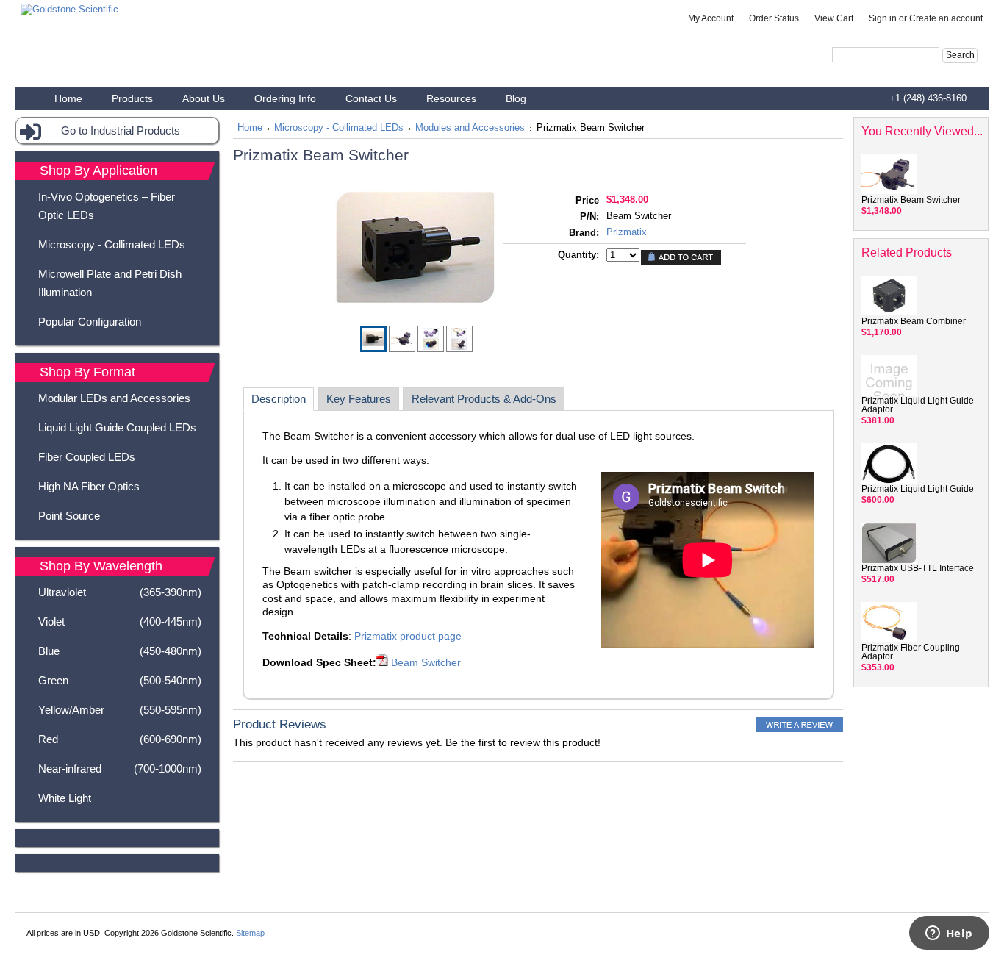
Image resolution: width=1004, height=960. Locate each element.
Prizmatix (626, 231)
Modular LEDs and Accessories (114, 398)
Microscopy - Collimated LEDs (111, 244)
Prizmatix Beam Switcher (911, 200)
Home (249, 128)
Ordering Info (285, 98)
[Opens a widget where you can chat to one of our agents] (948, 934)
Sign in (883, 18)
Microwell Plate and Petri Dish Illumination (110, 283)
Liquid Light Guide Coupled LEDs (117, 427)
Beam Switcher (424, 662)
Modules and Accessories (470, 128)
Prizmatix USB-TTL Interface (917, 568)
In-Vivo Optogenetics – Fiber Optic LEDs (106, 205)
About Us (203, 98)
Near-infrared (119, 768)
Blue (119, 651)
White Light (64, 798)
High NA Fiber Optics (89, 486)
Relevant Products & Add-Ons (484, 399)
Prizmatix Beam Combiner (913, 321)
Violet (119, 621)
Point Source (69, 515)
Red (119, 739)
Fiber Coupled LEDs (86, 457)
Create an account (946, 18)
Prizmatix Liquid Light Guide (917, 488)
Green (119, 680)
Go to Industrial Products (120, 130)
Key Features (358, 399)
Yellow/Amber (119, 709)
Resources (451, 98)
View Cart (833, 18)
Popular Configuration (89, 321)
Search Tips (928, 72)
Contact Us (371, 98)
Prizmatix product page (408, 636)
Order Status (774, 18)
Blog (516, 98)
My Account (711, 18)
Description (278, 399)
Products (132, 98)
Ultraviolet (119, 592)
